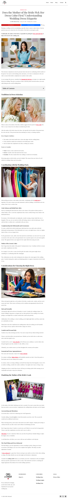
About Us (21, 477)
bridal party (37, 200)
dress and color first (38, 33)
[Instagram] (65, 496)
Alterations (4, 433)
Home (47, 2)
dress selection (23, 353)
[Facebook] (60, 496)
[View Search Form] (66, 3)
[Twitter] (63, 496)
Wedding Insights (40, 480)
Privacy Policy (56, 477)
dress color (38, 124)
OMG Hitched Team (15, 21)
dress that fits (16, 342)
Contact (61, 2)
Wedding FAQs (23, 9)
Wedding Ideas (39, 477)
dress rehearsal (6, 453)
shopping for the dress (26, 79)
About (51, 2)
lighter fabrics (15, 357)
